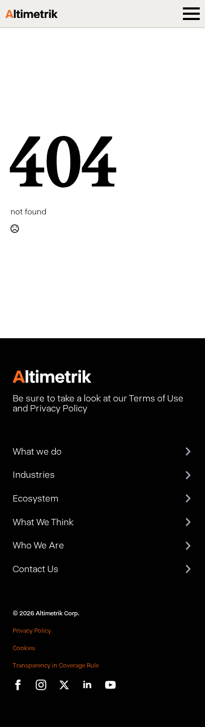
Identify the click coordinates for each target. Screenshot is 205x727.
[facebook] (18, 685)
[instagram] (41, 685)
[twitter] (64, 685)
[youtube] (110, 685)
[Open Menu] (191, 13)
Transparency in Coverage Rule (56, 665)
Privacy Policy (32, 630)
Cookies (24, 648)
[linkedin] (87, 685)
